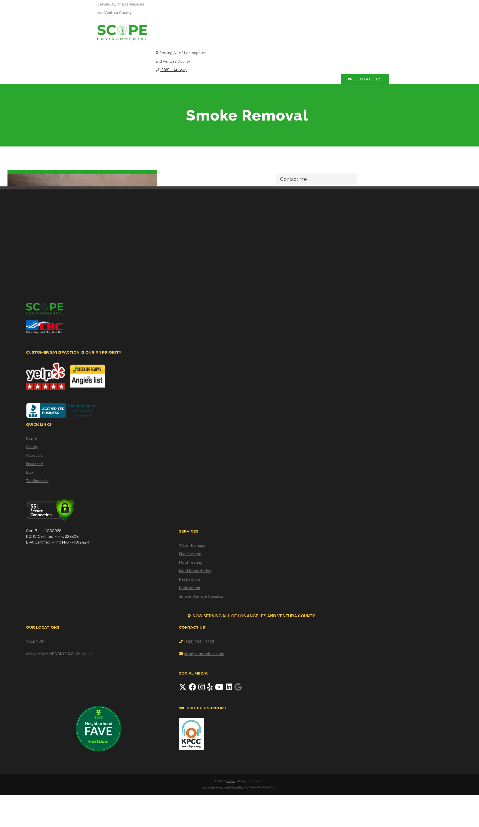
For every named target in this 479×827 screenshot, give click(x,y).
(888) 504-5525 (173, 70)
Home (31, 438)
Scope (231, 781)
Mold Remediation (195, 571)
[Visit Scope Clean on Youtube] (220, 688)
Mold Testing (190, 562)
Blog (30, 472)
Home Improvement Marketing (223, 787)
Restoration (189, 579)
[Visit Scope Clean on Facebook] (193, 688)
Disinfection (189, 588)
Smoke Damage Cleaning (201, 596)
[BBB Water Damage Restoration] (62, 410)
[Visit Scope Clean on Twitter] (183, 688)
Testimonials (37, 481)
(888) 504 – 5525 (199, 641)
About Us (34, 455)
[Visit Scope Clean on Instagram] (202, 688)
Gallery (32, 447)
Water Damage (192, 545)
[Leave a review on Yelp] (210, 688)
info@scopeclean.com (204, 654)
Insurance (34, 464)
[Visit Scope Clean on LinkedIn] (229, 688)
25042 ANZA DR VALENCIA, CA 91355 (59, 653)
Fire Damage (190, 554)
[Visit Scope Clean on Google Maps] (238, 688)
